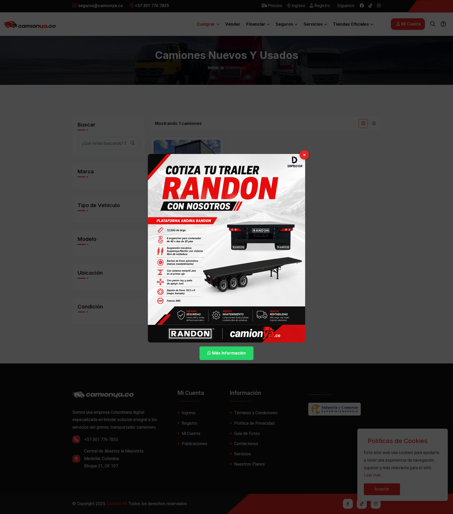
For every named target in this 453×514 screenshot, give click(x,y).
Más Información (228, 353)
